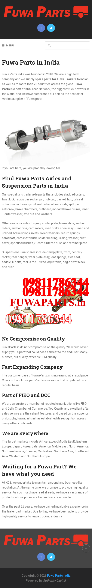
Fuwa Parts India (59, 575)
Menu (10, 45)
